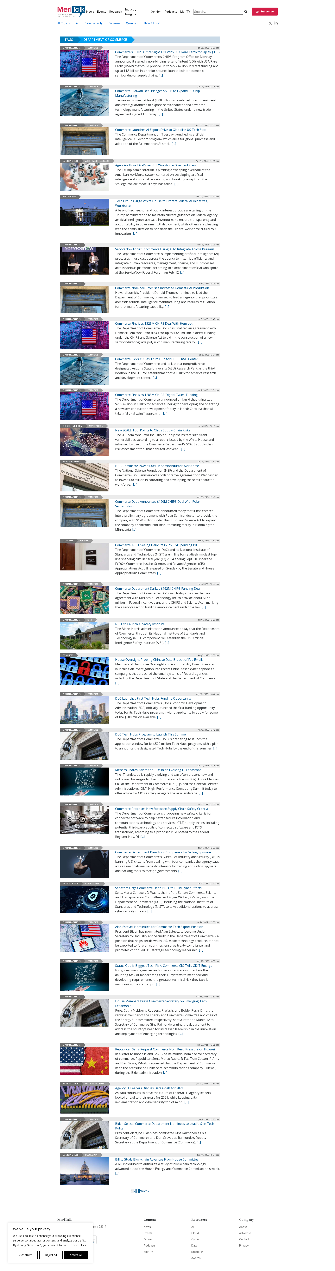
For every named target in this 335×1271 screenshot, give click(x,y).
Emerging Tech (71, 161)
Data (194, 1245)
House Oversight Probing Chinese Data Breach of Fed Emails (159, 659)
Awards (196, 1258)
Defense (114, 23)
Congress (68, 540)
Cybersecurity (94, 23)
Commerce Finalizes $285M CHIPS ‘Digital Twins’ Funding (156, 395)
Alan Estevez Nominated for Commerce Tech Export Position (159, 927)
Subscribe (267, 11)
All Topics (63, 23)
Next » (144, 1191)
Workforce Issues (72, 461)
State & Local (151, 23)
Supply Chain (96, 426)
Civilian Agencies (72, 47)
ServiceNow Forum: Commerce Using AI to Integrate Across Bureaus (164, 249)
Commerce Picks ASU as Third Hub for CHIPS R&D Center (156, 359)
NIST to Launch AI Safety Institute (140, 624)
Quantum (131, 23)
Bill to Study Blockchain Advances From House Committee (157, 1159)
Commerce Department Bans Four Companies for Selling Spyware (163, 852)
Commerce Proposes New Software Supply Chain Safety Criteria (161, 809)
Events (101, 11)
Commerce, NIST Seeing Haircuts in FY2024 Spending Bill (156, 545)
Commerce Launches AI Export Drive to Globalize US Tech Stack (161, 130)
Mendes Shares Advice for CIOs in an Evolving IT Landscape (158, 770)
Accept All (76, 1255)
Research (115, 11)
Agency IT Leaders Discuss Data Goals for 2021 (149, 1088)
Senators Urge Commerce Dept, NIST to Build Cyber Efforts (158, 888)
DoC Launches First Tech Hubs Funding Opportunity (153, 698)
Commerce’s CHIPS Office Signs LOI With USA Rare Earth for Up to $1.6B (167, 52)
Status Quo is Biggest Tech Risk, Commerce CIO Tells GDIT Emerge (163, 965)
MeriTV (185, 11)
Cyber (195, 1239)
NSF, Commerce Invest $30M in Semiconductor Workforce (157, 466)
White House (69, 196)
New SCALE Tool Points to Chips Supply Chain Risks (152, 430)
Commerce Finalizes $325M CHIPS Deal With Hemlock (154, 323)
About (243, 1226)
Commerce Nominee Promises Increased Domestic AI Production (162, 288)
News (90, 11)
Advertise (245, 1233)
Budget (84, 540)
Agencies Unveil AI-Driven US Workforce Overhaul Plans (156, 165)
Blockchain (91, 1155)
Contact (244, 1239)
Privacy (244, 1245)
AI (77, 23)
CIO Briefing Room (72, 426)
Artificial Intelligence (97, 161)
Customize (25, 1255)
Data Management (95, 1083)
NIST (89, 619)
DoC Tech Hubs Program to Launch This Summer (151, 734)
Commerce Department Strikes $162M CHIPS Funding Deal (157, 588)
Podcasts (171, 11)
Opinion (156, 11)
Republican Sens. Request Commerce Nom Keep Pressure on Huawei (165, 1049)
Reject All (51, 1255)
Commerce (92, 47)
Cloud (195, 1233)
